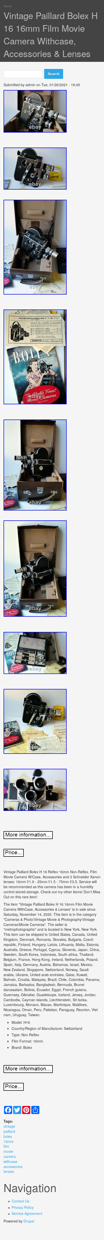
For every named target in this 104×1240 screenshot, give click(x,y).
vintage (9, 1126)
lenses (9, 1171)
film (6, 1146)
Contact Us (20, 1200)
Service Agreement (27, 1213)
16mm (9, 1141)
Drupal (28, 1221)
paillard (9, 1131)
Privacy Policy (23, 1207)
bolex (8, 1136)
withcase (10, 1161)
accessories (13, 1166)
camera (10, 1156)
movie (8, 1151)
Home (8, 6)
